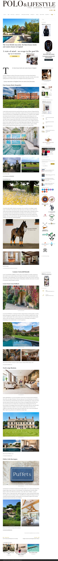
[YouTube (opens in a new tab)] (54, 10)
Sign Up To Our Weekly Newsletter (50, 295)
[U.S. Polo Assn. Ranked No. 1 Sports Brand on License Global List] (43, 170)
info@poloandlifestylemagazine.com (50, 291)
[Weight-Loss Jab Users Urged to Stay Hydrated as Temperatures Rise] (43, 184)
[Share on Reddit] (42, 191)
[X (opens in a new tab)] (50, 10)
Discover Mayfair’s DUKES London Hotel (9, 553)
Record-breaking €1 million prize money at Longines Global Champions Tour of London (50, 179)
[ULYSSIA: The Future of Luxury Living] (43, 175)
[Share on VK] (53, 189)
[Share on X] (42, 189)
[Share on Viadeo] (47, 191)
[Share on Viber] (51, 189)
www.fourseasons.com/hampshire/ (8, 176)
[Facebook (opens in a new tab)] (51, 10)
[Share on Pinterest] (47, 189)
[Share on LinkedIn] (49, 189)
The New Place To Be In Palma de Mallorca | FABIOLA (21, 554)
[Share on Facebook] (44, 189)
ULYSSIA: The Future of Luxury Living (50, 174)
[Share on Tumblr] (44, 191)
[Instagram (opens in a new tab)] (53, 10)
